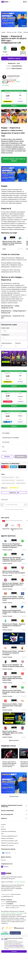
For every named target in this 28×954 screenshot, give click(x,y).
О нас (2, 826)
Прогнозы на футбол (8, 480)
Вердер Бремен (20, 483)
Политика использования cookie (9, 840)
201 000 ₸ (20, 101)
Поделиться (12, 492)
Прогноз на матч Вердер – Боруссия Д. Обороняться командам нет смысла (13, 625)
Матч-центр (5, 517)
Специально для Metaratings (8, 831)
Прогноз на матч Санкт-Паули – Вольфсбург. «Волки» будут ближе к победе (13, 692)
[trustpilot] (5, 933)
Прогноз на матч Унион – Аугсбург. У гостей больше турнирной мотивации (13, 653)
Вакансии (3, 829)
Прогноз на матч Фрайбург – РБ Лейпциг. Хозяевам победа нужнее (13, 665)
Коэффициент (5, 334)
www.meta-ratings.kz (19, 881)
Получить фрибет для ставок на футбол (14, 160)
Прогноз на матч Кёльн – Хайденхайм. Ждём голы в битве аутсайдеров (12, 733)
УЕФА (17, 477)
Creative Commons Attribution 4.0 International (12, 913)
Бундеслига (20, 480)
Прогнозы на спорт (8, 477)
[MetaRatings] (6, 873)
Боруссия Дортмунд (23, 52)
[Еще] (26, 2)
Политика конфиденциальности (9, 836)
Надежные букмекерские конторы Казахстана (11, 806)
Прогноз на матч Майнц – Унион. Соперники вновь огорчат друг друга (12, 705)
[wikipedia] (19, 928)
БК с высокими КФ (7, 814)
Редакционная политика (7, 845)
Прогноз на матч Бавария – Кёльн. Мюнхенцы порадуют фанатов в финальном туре (13, 585)
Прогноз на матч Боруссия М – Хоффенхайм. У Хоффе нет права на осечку (13, 612)
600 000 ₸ (20, 422)
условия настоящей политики (16, 945)
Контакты (3, 824)
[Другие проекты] (5, 2)
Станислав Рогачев (13, 76)
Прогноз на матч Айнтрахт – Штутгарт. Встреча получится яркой (13, 572)
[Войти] (24, 2)
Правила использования (7, 838)
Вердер (5, 51)
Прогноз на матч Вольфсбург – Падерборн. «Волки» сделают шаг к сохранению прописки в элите (13, 559)
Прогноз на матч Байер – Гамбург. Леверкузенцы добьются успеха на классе (13, 598)
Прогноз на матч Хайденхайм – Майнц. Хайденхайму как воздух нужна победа (12, 678)
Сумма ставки (5, 328)
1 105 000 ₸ (20, 401)
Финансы (3, 860)
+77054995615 (9, 903)
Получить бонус (14, 796)
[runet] (2, 928)
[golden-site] (9, 928)
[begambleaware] (15, 933)
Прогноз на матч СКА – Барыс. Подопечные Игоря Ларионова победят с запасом (12, 243)
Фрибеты (4, 818)
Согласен (14, 951)
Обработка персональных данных (10, 843)
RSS (2, 833)
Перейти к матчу (14, 58)
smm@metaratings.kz (11, 901)
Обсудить (7, 456)
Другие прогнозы (8, 536)
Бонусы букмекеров (7, 810)
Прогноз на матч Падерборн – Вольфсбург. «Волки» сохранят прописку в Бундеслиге (12, 545)
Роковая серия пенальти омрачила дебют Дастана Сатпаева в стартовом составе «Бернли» (9, 764)
